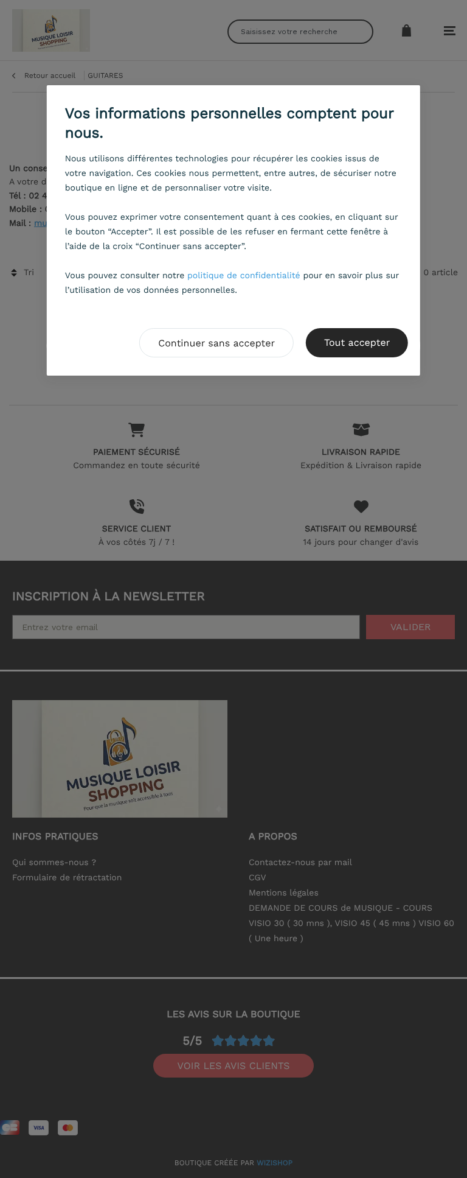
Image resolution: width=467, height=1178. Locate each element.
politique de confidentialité (243, 276)
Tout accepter (357, 342)
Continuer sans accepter (216, 343)
